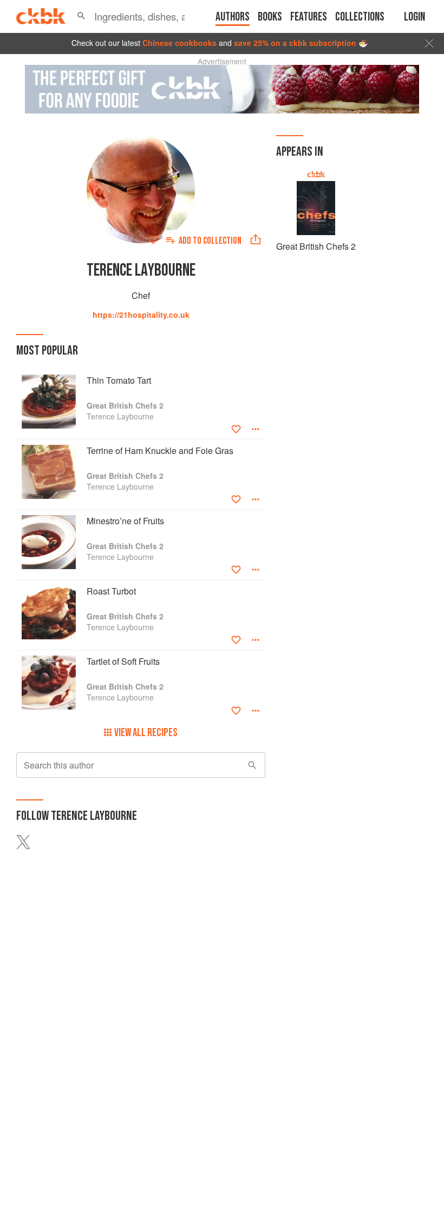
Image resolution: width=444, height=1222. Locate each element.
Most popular (47, 350)
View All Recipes (146, 732)
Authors (233, 17)
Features (308, 17)
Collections (359, 17)
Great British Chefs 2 (316, 246)
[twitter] (29, 842)
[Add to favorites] (153, 240)
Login (414, 17)
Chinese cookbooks (179, 42)
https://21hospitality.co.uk (141, 314)
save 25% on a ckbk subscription (295, 42)
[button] (81, 16)
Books (270, 17)
